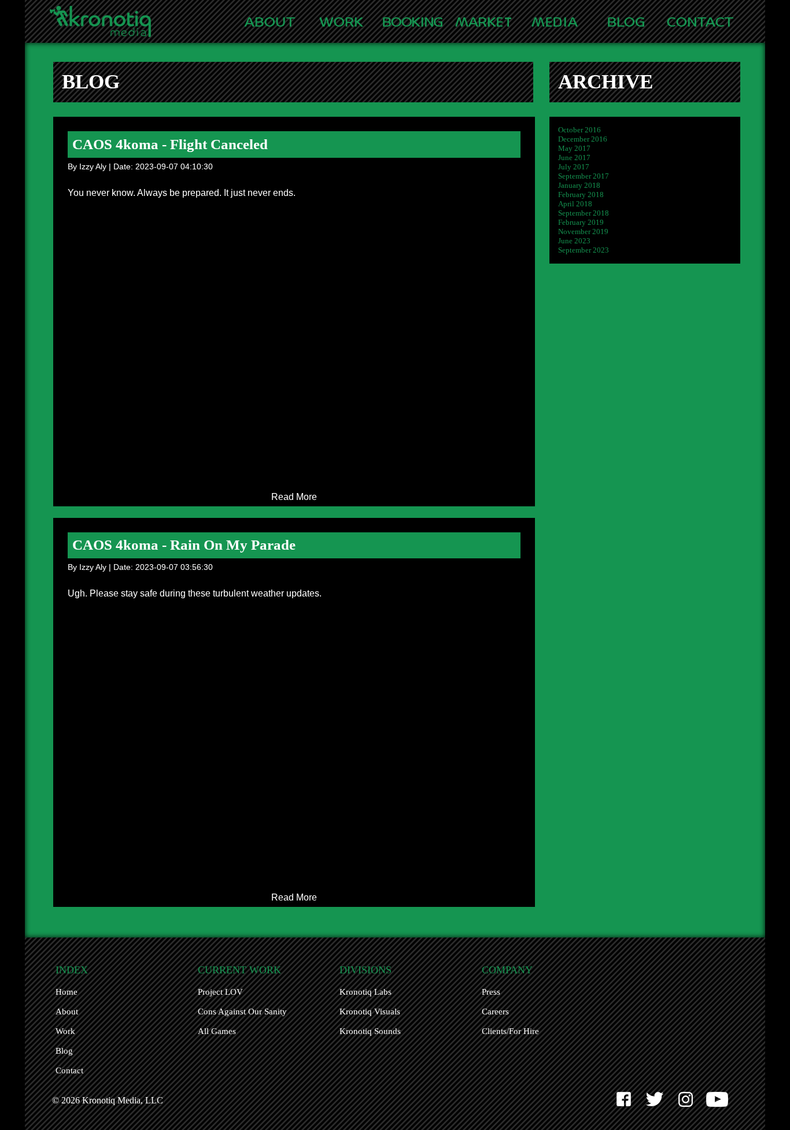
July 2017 (573, 166)
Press (491, 991)
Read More (294, 497)
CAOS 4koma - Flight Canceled (170, 144)
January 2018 (579, 185)
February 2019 (581, 222)
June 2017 (574, 157)
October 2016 (579, 129)
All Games (217, 1031)
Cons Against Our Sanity (242, 1011)
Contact (69, 1070)
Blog (64, 1050)
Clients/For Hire (510, 1031)
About (67, 1011)
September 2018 (583, 213)
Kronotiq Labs (365, 991)
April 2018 (575, 203)
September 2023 (583, 250)
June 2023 (574, 240)
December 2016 (582, 139)
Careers (495, 1011)
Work (65, 1031)
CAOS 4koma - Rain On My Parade (184, 545)
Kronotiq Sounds (370, 1031)
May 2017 (574, 148)
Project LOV (220, 991)
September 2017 (583, 176)
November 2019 (583, 231)
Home (66, 991)
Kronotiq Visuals (369, 1011)
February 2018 (581, 194)
